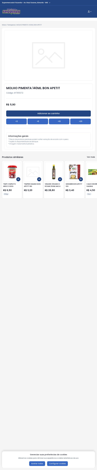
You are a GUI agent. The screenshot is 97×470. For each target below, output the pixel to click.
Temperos (11, 25)
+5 (38, 121)
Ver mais (91, 157)
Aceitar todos (37, 463)
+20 (80, 121)
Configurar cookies (57, 463)
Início (4, 25)
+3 (16, 121)
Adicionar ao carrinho (48, 113)
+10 (59, 121)
